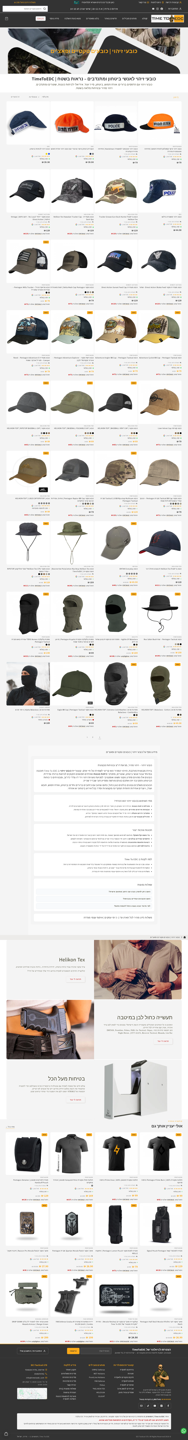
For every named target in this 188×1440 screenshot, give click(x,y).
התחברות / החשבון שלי (31, 1351)
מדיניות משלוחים (68, 1373)
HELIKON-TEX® (99, 1388)
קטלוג (144, 18)
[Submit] (44, 9)
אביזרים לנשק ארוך (125, 1388)
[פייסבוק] (168, 1406)
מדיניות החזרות (69, 1377)
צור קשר (142, 2)
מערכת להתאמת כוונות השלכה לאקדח (66, 1397)
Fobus (102, 1385)
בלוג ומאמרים (92, 18)
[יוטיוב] (155, 1406)
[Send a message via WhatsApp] (184, 1431)
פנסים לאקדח (128, 1381)
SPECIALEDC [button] (124, 1341)
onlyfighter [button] (125, 656)
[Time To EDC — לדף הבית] (154, 1375)
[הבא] (87, 737)
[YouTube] (153, 9)
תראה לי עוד (75, 979)
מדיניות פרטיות (69, 1381)
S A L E (40, 18)
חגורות (131, 1373)
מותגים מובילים (129, 18)
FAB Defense (100, 1381)
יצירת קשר (71, 1385)
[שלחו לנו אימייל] (141, 1406)
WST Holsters (99, 1373)
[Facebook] (162, 9)
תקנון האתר (71, 1369)
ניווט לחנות (156, 2)
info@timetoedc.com (35, 1377)
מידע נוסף (54, 18)
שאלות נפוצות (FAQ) (67, 1388)
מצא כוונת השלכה (72, 18)
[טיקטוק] (148, 1406)
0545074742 (39, 1374)
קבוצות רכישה (172, 2)
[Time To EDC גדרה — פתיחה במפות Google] (32, 1393)
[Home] (184, 938)
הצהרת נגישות (69, 1392)
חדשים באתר (110, 18)
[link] (160, 157)
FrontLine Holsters (97, 1377)
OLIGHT (101, 1396)
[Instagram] (157, 9)
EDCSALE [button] (126, 234)
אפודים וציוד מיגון (126, 1392)
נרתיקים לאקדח (127, 1369)
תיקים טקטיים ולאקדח (124, 1377)
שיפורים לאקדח (127, 1385)
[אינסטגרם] (161, 1406)
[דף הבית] (167, 18)
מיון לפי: (45, 97)
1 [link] (99, 737)
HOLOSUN (100, 1392)
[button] (6, 18)
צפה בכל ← (10, 1127)
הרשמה (73, 1351)
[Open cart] (6, 1433)
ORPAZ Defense (98, 1369)
